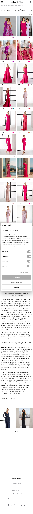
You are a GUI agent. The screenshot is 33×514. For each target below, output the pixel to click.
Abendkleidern (7, 366)
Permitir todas (16, 277)
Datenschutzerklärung (10, 511)
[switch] (29, 256)
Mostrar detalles (23, 272)
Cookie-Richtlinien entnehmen (22, 511)
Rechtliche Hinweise (23, 510)
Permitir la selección (16, 282)
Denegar (16, 287)
